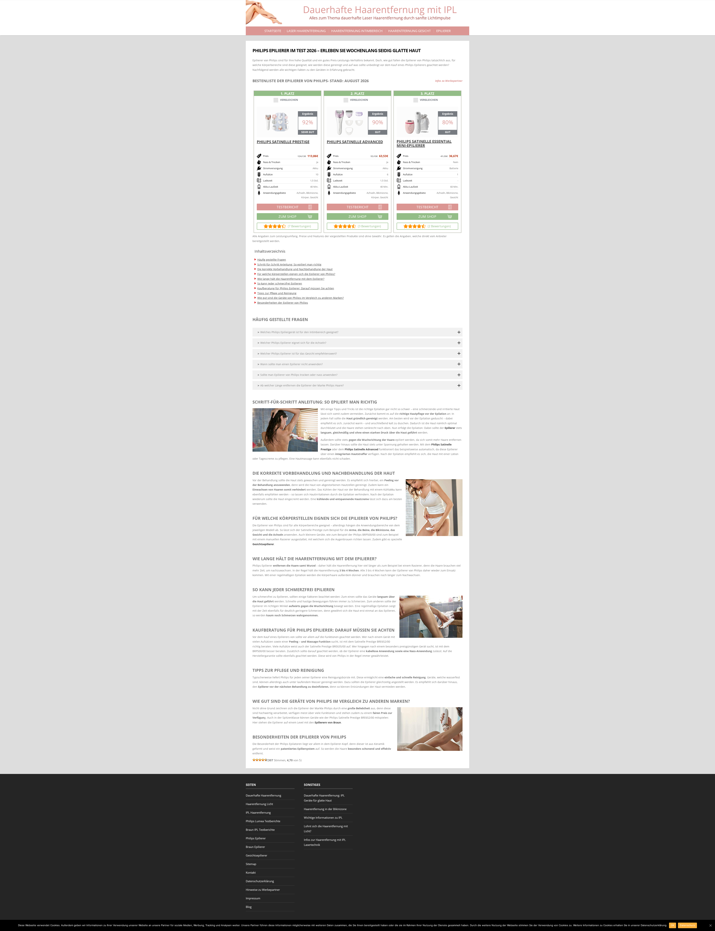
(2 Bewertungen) (439, 226)
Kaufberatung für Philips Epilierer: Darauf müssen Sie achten (295, 288)
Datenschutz (687, 925)
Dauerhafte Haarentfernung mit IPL (380, 11)
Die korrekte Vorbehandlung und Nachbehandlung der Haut (295, 269)
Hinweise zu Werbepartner (263, 890)
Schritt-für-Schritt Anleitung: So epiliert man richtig (289, 264)
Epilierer (443, 31)
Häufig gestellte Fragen (271, 259)
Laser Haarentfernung (306, 31)
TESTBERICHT (278, 207)
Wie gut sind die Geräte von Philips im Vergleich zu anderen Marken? (300, 298)
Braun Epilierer (255, 847)
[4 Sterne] (262, 759)
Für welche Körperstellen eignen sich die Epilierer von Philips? (296, 274)
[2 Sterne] (256, 759)
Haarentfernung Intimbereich (357, 31)
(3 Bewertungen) (369, 226)
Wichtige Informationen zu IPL (323, 817)
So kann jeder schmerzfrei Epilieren (279, 283)
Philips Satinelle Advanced (361, 449)
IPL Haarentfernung (258, 812)
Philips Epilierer (256, 838)
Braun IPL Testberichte (260, 830)
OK (672, 925)
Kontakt (251, 872)
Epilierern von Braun (328, 722)
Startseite (272, 31)
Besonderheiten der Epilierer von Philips (282, 302)
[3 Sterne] (259, 759)
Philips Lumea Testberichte (263, 821)
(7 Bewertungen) (299, 226)
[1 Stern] (253, 759)
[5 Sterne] (265, 759)
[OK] (710, 925)
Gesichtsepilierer (263, 544)
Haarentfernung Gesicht (409, 31)
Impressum (253, 898)
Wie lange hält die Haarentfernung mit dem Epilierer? (290, 279)
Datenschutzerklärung (260, 881)
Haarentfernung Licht (259, 804)
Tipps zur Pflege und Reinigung (276, 293)
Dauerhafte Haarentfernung (263, 795)
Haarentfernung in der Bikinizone (325, 809)
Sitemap (251, 864)
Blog (249, 907)
